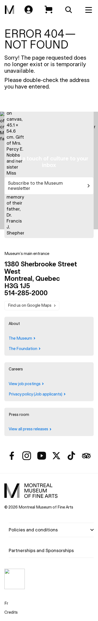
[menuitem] (9, 10)
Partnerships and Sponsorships (41, 550)
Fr (6, 603)
